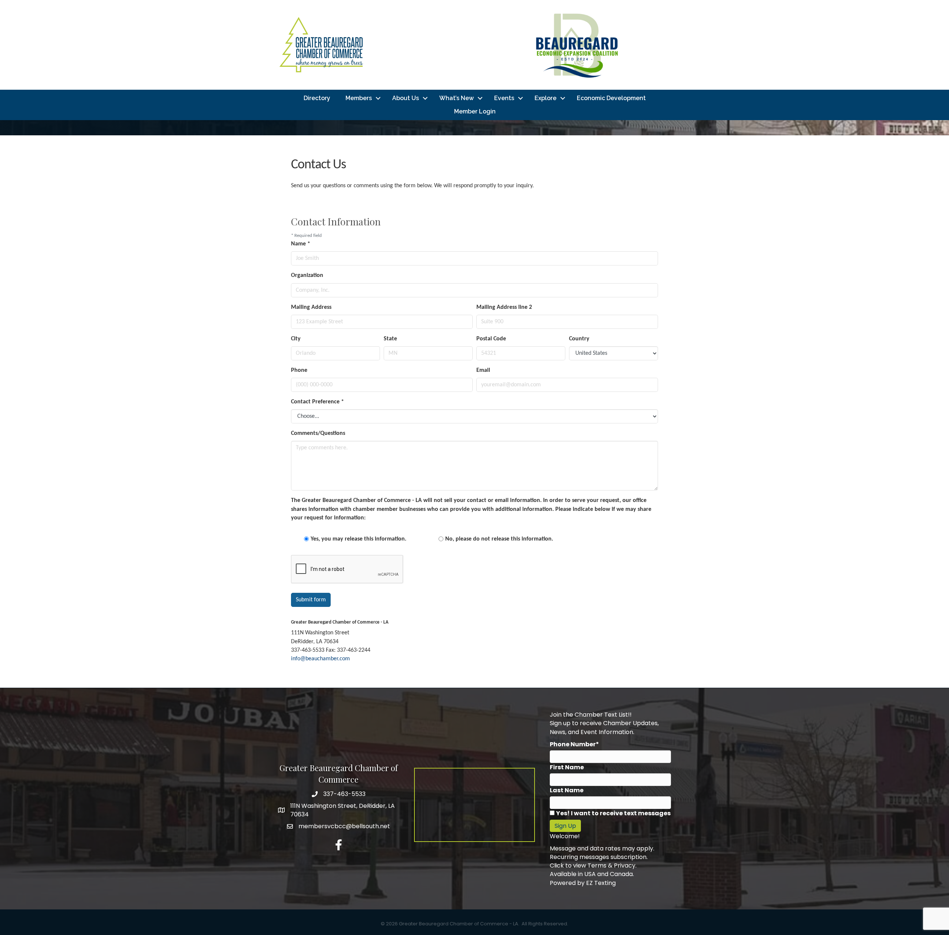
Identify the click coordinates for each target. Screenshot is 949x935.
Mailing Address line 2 (504, 307)
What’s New (456, 98)
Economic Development (611, 98)
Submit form (311, 600)
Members (358, 98)
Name (300, 244)
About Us (405, 98)
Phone (299, 370)
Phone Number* (574, 744)
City (296, 339)
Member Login (475, 111)
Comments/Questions (318, 433)
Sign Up (565, 826)
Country (579, 339)
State (390, 339)
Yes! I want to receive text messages (613, 813)
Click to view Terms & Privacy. (593, 865)
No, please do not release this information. (499, 539)
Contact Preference (317, 402)
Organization (307, 275)
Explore (545, 98)
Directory (317, 98)
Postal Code (491, 339)
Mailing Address (311, 307)
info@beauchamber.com (320, 659)
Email (483, 370)
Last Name (566, 790)
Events (504, 98)
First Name (567, 767)
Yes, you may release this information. (358, 539)
